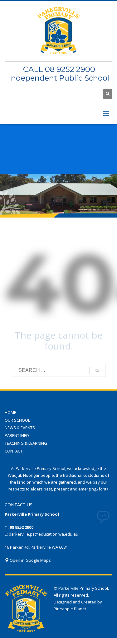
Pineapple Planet (70, 609)
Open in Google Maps (30, 560)
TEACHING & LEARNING (26, 443)
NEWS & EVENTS (20, 427)
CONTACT (13, 451)
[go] (97, 370)
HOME (10, 412)
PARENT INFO (17, 435)
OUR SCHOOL (17, 420)
